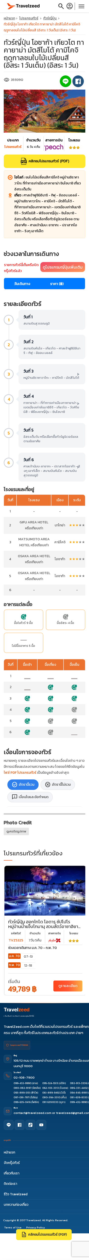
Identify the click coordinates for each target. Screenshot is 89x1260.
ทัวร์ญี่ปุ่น (50, 18)
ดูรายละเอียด (67, 985)
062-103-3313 (50, 1088)
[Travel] (23, 5)
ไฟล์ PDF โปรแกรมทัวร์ (20, 772)
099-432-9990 (22, 1083)
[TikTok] (30, 1125)
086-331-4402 (78, 1088)
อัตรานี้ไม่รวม (58, 784)
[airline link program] (54, 940)
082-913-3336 (78, 1083)
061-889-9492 (51, 1093)
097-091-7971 (22, 1097)
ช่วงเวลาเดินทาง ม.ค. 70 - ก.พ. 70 (32, 947)
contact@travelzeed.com (33, 1112)
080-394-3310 (51, 1097)
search (61, 6)
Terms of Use (13, 1227)
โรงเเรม (73, 933)
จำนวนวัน (35, 933)
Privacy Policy (35, 1227)
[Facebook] (19, 1125)
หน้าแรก (9, 18)
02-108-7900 (24, 1077)
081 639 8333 (50, 1102)
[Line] (9, 1125)
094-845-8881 (79, 1093)
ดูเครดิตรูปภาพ (16, 831)
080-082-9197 (22, 1088)
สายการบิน (54, 933)
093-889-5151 (22, 1093)
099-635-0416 (22, 1102)
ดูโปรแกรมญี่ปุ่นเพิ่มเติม (63, 267)
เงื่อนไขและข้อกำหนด (30, 797)
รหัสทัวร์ (16, 933)
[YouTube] (41, 1125)
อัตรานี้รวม (23, 784)
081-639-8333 (79, 1097)
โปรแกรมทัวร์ (28, 18)
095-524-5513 (50, 1083)
